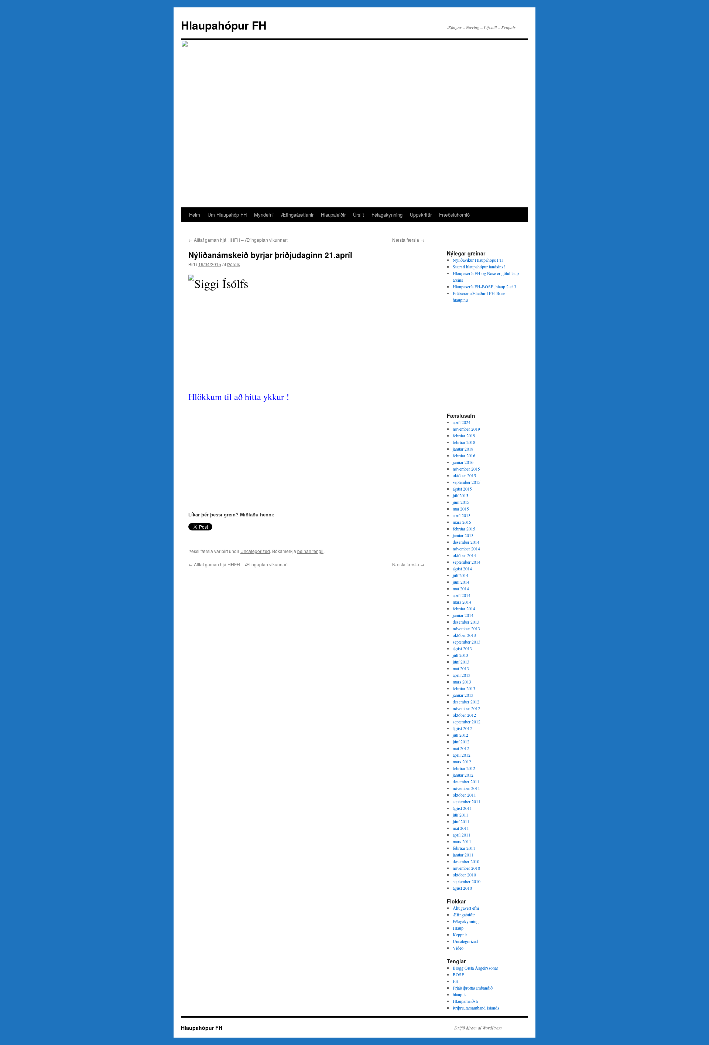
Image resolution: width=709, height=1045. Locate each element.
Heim (194, 214)
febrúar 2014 (464, 608)
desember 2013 (466, 622)
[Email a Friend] (207, 537)
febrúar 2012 (464, 768)
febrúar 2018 (464, 442)
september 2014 (466, 562)
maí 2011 (461, 828)
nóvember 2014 (466, 549)
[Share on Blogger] (215, 537)
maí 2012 (461, 748)
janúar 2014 (463, 615)
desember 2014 (466, 542)
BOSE (458, 974)
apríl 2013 (461, 675)
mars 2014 (462, 602)
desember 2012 (466, 702)
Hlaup (458, 928)
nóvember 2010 (466, 868)
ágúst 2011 (462, 808)
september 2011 (466, 801)
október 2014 (464, 555)
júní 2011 (461, 821)
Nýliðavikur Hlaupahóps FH (478, 260)
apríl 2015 (461, 515)
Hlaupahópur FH (224, 25)
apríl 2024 (461, 422)
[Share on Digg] (222, 537)
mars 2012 (462, 761)
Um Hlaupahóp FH (227, 214)
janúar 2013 (463, 695)
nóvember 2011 (466, 788)
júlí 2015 (460, 495)
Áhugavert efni (466, 908)
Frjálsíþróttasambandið (473, 988)
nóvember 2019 (466, 429)
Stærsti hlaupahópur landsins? (479, 266)
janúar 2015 (463, 535)
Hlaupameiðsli (465, 1001)
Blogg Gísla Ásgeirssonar (475, 968)
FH (456, 981)
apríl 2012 (461, 755)
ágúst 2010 (462, 888)
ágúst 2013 (462, 648)
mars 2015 (462, 522)
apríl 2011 (461, 835)
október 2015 (464, 475)
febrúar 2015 (464, 529)
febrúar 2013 (464, 688)
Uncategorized (255, 551)
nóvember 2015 (466, 469)
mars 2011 (462, 841)
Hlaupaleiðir (333, 214)
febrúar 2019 (464, 435)
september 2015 (466, 482)
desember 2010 (466, 861)
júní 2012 (461, 741)
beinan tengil (310, 551)
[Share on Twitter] (199, 537)
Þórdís (233, 264)
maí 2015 (461, 509)
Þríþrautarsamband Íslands (476, 1008)
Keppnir (460, 934)
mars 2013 (462, 682)
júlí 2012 (460, 735)
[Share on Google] (230, 537)
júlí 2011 (460, 815)
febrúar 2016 (464, 455)
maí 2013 (461, 668)
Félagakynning (387, 214)
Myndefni (264, 214)
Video (458, 948)
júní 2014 (461, 582)
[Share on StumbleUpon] (246, 537)
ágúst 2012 (462, 728)
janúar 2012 (463, 775)
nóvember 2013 (466, 628)
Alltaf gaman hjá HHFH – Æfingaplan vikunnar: (238, 240)
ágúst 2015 (462, 489)
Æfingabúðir (464, 914)
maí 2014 (461, 588)
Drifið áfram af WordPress (478, 1028)
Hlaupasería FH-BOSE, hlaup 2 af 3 (484, 286)
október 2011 (464, 795)
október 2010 (464, 875)
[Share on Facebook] (191, 537)
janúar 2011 (463, 855)
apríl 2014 (461, 595)
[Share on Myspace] (238, 537)
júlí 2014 (460, 575)
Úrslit (358, 214)
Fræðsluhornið (454, 214)
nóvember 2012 (466, 708)
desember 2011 (466, 781)
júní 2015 (461, 502)
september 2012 (466, 722)
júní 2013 (461, 662)
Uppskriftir (421, 214)
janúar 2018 (463, 449)
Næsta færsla (408, 240)
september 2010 (466, 881)
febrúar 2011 (464, 848)
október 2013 (464, 635)
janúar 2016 (463, 462)
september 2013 (466, 642)
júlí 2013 (460, 655)
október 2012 (464, 715)
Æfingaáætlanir (297, 214)
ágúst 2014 (462, 568)
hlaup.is (459, 994)
